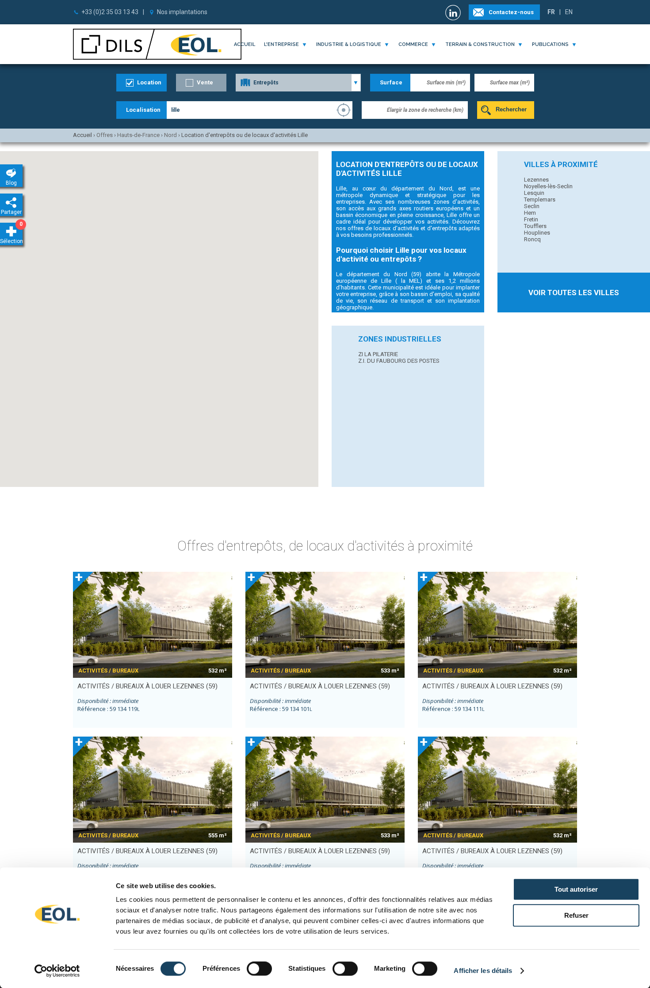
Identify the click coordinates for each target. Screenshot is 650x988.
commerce (413, 44)
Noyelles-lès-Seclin (548, 186)
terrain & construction (480, 44)
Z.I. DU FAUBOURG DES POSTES (399, 360)
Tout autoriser (576, 889)
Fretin (531, 219)
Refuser (576, 915)
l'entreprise (281, 44)
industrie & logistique (348, 44)
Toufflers (535, 226)
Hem (530, 212)
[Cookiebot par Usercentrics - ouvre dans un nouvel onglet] (57, 970)
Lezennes (536, 179)
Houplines (537, 232)
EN (569, 11)
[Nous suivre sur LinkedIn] (454, 12)
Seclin (531, 206)
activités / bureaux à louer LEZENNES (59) (147, 686)
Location (149, 82)
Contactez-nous (511, 12)
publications (550, 44)
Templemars (539, 199)
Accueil (244, 44)
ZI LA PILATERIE (378, 354)
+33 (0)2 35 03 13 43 (109, 11)
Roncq (532, 239)
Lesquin (534, 193)
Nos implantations (182, 11)
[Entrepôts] (298, 82)
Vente (205, 82)
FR (551, 11)
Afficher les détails (483, 970)
